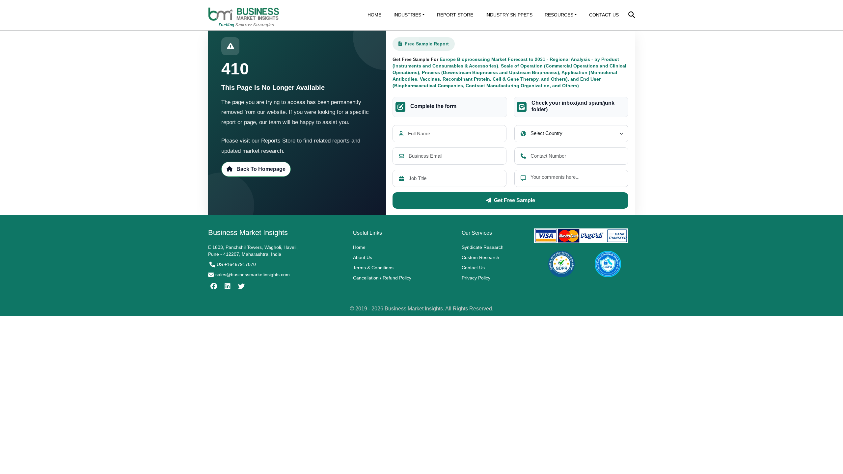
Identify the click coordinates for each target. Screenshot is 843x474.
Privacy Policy (476, 277)
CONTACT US (604, 14)
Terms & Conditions (373, 267)
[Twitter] (240, 286)
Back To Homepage (260, 169)
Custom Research (480, 257)
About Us (362, 257)
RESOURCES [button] (559, 14)
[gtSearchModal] (631, 15)
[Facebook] (213, 286)
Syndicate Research (482, 247)
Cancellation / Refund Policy (382, 277)
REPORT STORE (455, 14)
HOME (374, 14)
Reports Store (278, 141)
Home (359, 247)
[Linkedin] (226, 286)
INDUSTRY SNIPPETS (508, 14)
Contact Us (473, 267)
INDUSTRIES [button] (407, 14)
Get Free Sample (514, 200)
